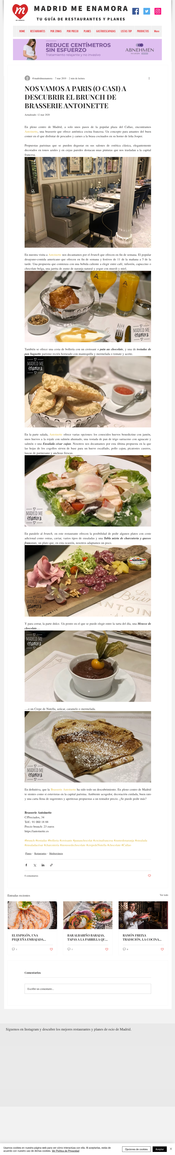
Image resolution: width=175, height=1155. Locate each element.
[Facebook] (135, 11)
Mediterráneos (56, 853)
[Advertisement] (87, 1131)
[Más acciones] (149, 78)
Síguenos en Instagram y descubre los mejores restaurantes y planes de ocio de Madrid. (68, 1029)
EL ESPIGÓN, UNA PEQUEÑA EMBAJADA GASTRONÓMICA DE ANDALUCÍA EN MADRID (30, 937)
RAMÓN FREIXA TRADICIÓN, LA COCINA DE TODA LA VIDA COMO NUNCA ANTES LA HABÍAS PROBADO (142, 937)
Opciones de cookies (136, 1149)
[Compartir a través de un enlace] (51, 865)
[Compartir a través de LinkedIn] (43, 865)
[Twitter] (146, 11)
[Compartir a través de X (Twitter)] (34, 865)
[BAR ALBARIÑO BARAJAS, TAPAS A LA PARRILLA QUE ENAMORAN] (88, 915)
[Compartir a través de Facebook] (26, 865)
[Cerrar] (171, 1149)
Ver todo (164, 895)
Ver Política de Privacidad (65, 1150)
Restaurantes (40, 853)
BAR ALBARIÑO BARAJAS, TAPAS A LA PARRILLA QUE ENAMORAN (87, 937)
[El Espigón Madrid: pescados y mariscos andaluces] (32, 915)
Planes (28, 853)
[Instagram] (157, 11)
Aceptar (160, 1149)
